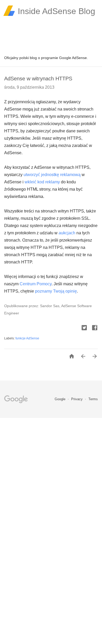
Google (60, 399)
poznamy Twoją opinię (56, 291)
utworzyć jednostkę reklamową (52, 174)
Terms (93, 399)
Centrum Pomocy (36, 284)
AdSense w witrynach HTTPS (38, 78)
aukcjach (67, 233)
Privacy (77, 399)
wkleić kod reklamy (42, 182)
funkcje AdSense (27, 338)
